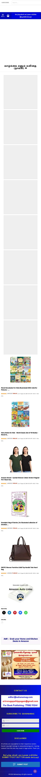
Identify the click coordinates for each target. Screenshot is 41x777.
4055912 (10, 483)
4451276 (10, 438)
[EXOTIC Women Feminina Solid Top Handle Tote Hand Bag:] (20, 549)
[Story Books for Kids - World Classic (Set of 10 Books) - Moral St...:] (20, 415)
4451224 (10, 393)
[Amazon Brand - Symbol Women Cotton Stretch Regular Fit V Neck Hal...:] (20, 459)
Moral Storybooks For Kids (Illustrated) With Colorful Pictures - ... (19, 389)
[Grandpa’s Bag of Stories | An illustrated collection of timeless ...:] (20, 504)
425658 (9, 573)
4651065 (10, 528)
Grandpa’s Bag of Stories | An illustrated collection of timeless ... (19, 523)
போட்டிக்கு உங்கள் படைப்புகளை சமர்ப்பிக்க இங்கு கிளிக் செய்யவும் (25, 16)
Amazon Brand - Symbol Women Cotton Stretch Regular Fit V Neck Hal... (20, 479)
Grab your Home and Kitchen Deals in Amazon (24, 640)
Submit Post (22, 764)
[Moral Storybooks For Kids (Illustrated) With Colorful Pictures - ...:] (20, 370)
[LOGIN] (8, 15)
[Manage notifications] (35, 771)
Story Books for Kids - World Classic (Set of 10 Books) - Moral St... (19, 434)
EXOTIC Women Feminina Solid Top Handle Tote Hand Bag (19, 568)
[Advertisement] (20, 41)
